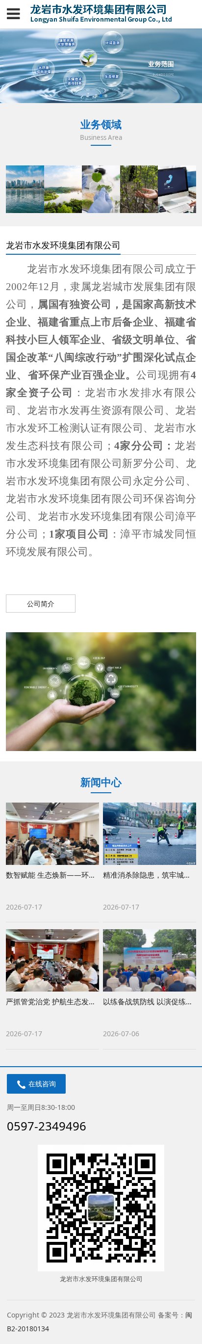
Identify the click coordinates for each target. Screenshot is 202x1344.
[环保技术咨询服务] (177, 189)
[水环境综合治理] (25, 189)
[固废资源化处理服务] (63, 189)
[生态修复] (139, 189)
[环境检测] (101, 189)
